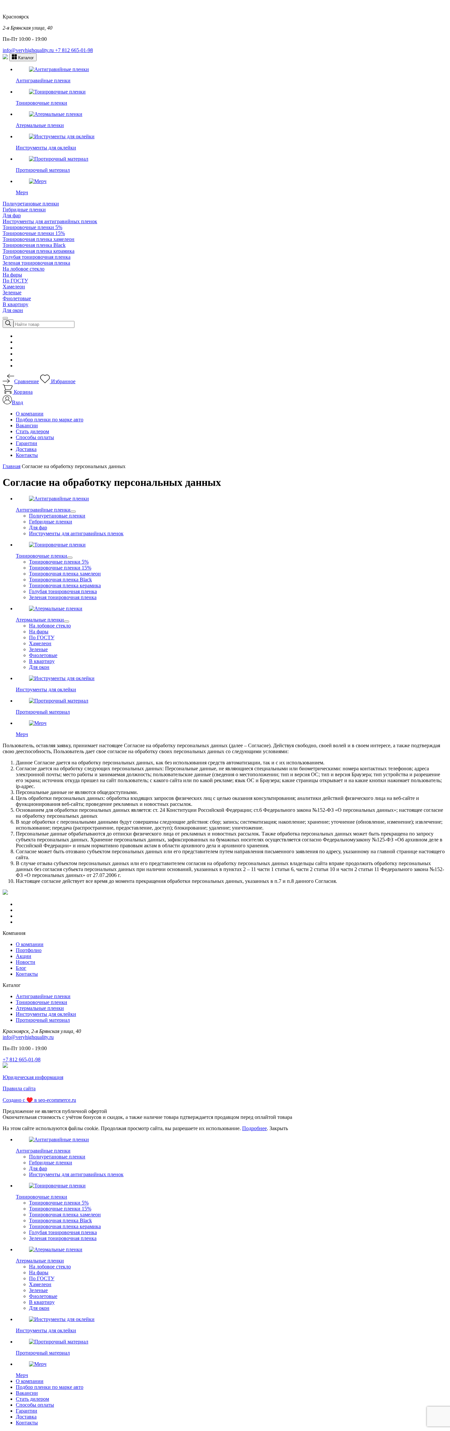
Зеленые (12, 292)
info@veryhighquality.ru (29, 50)
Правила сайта (19, 1088)
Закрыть (278, 1128)
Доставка (26, 449)
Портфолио (29, 950)
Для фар (12, 215)
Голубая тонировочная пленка (36, 257)
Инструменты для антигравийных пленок (50, 221)
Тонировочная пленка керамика (38, 251)
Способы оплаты (35, 437)
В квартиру (15, 304)
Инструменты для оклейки (46, 1014)
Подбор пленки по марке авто (49, 419)
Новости (25, 962)
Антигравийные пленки (43, 996)
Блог (21, 968)
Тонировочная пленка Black (34, 245)
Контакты (27, 455)
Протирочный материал (43, 1020)
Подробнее (254, 1128)
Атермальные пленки (40, 1008)
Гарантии (26, 443)
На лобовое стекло (23, 269)
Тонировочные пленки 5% (32, 227)
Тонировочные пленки (41, 1002)
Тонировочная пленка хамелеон (38, 239)
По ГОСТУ (15, 280)
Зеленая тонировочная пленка (36, 263)
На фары (12, 275)
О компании (29, 413)
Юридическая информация (33, 1077)
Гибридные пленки (24, 209)
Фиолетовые (17, 298)
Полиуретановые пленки (31, 203)
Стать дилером (32, 431)
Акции (23, 956)
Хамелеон (14, 286)
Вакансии (27, 425)
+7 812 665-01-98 (74, 50)
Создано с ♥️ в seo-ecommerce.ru (39, 1100)
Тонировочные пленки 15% (34, 233)
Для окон (13, 310)
